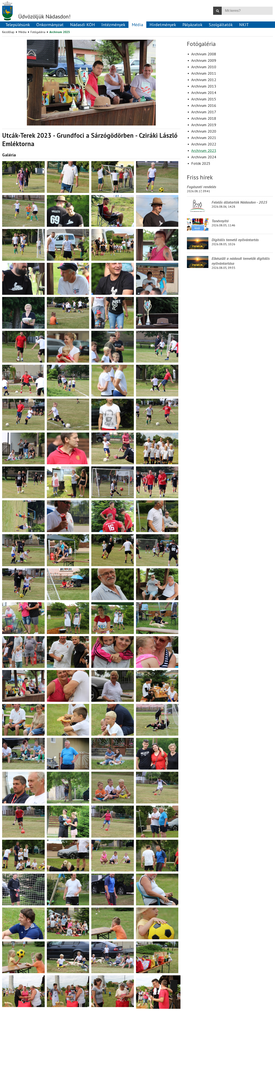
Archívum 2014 (203, 92)
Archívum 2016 (203, 105)
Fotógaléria (38, 32)
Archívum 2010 (203, 66)
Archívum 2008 (203, 53)
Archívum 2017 (203, 111)
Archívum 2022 (203, 144)
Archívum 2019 (203, 124)
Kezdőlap (8, 32)
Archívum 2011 (203, 73)
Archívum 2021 (203, 137)
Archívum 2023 (59, 32)
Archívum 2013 (203, 86)
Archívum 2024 (203, 156)
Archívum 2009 (203, 60)
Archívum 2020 (203, 131)
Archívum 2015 (203, 99)
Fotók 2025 (200, 163)
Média (22, 32)
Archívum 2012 (203, 79)
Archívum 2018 (203, 118)
